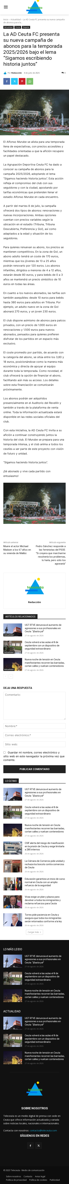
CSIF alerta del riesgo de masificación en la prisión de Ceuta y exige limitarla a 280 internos (44, 846)
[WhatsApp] (29, 81)
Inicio (5, 19)
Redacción (16, 73)
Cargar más (33, 932)
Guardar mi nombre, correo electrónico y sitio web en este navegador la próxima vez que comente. (33, 756)
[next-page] (11, 676)
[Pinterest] (22, 81)
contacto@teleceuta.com (43, 1130)
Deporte (26, 27)
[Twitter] (14, 81)
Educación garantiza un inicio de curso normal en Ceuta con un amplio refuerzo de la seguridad (45, 882)
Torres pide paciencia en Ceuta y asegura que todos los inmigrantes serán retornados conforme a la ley (43, 918)
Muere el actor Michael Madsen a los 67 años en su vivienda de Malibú (17, 550)
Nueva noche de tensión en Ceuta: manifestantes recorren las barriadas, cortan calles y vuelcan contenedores (45, 662)
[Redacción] (5, 73)
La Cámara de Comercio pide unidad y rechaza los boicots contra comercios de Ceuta (45, 864)
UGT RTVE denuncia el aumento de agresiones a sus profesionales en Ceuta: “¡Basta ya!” (43, 628)
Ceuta (17, 27)
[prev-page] (5, 676)
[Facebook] (6, 81)
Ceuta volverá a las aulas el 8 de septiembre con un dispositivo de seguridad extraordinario (42, 645)
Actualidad (16, 19)
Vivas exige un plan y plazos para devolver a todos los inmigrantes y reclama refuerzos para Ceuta (43, 900)
